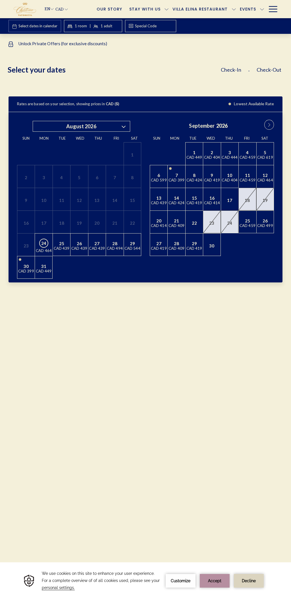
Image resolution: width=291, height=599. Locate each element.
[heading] (98, 71)
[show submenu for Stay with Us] (166, 9)
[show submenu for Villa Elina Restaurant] (233, 9)
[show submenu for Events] (262, 9)
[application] (145, 580)
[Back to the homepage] (25, 9)
